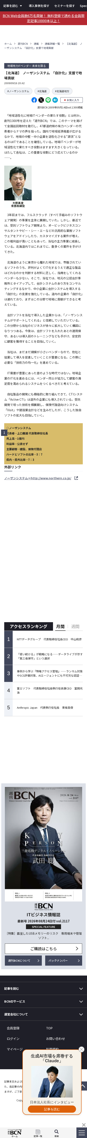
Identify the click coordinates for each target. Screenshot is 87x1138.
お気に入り (73, 100)
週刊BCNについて (19, 960)
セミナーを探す (64, 6)
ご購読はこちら (43, 948)
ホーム (8, 43)
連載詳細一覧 (52, 43)
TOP (49, 1028)
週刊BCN (23, 43)
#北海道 (42, 91)
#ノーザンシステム (18, 91)
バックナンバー (58, 960)
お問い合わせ (55, 1038)
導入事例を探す (39, 6)
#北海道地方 (62, 91)
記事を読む (10, 6)
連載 (36, 43)
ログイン (13, 1038)
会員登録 (13, 1028)
